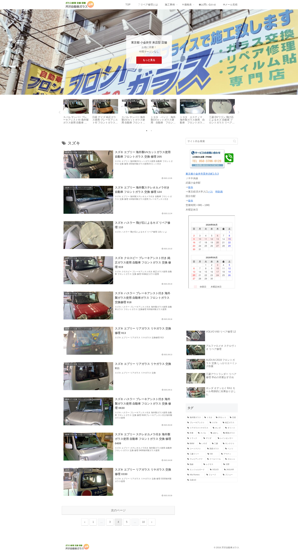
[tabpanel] (76, 112)
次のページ (118, 510)
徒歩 (190, 187)
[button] (234, 141)
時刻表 (219, 191)
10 (143, 522)
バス (210, 191)
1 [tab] (146, 130)
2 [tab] (151, 130)
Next (238, 112)
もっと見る (149, 60)
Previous (59, 112)
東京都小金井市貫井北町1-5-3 (202, 173)
